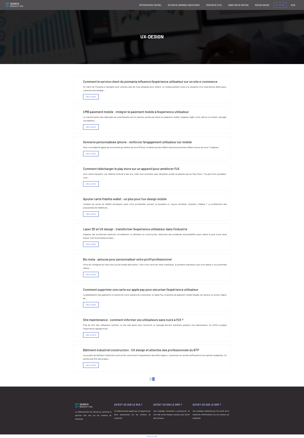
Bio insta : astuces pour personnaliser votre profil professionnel (127, 259)
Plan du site (152, 436)
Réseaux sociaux (262, 5)
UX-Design (280, 5)
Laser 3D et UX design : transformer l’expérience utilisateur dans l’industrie (135, 229)
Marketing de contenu (238, 5)
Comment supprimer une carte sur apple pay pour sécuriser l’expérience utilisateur (140, 289)
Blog (293, 5)
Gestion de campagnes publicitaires (184, 5)
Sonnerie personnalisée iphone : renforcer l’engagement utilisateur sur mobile (137, 142)
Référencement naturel (150, 5)
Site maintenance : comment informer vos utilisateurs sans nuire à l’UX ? (133, 320)
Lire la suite (91, 97)
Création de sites (214, 5)
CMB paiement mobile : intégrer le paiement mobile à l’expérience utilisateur (136, 112)
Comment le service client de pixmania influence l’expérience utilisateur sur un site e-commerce (150, 81)
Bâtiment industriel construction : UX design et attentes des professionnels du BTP (141, 350)
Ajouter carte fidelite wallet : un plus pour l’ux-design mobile (125, 199)
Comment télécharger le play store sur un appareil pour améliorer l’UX (131, 169)
